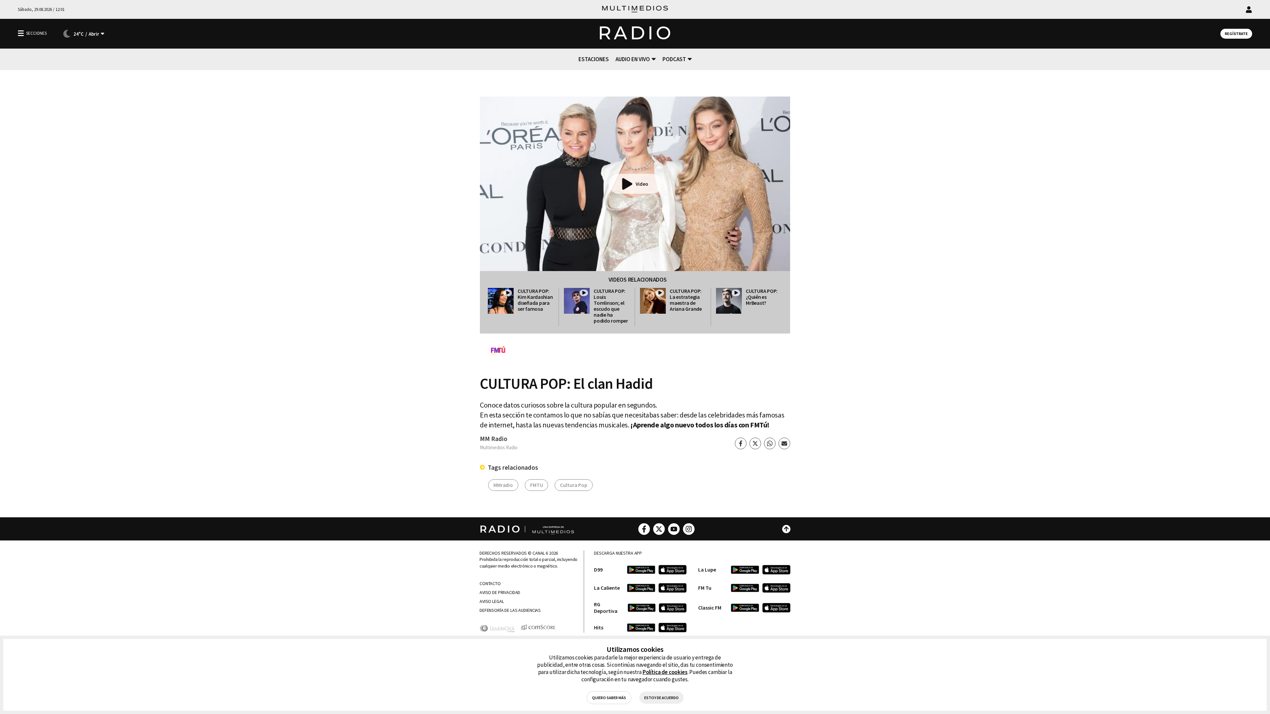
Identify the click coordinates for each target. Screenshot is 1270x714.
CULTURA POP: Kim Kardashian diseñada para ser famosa (535, 300)
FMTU (536, 485)
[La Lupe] (745, 570)
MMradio (503, 485)
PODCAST (674, 59)
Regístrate (1236, 33)
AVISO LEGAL (492, 601)
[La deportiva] (642, 608)
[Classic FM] (745, 608)
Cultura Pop (573, 485)
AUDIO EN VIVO (632, 59)
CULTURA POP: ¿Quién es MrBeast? (762, 297)
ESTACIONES (593, 59)
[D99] (641, 570)
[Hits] (641, 627)
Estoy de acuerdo (661, 697)
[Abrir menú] (21, 33)
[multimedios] (635, 9)
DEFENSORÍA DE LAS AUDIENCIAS (510, 610)
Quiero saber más (609, 697)
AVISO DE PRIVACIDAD (500, 592)
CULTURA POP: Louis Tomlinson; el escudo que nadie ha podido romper (611, 306)
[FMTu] (745, 588)
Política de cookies (665, 672)
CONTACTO (490, 583)
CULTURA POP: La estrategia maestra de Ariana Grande (686, 300)
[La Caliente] (641, 588)
